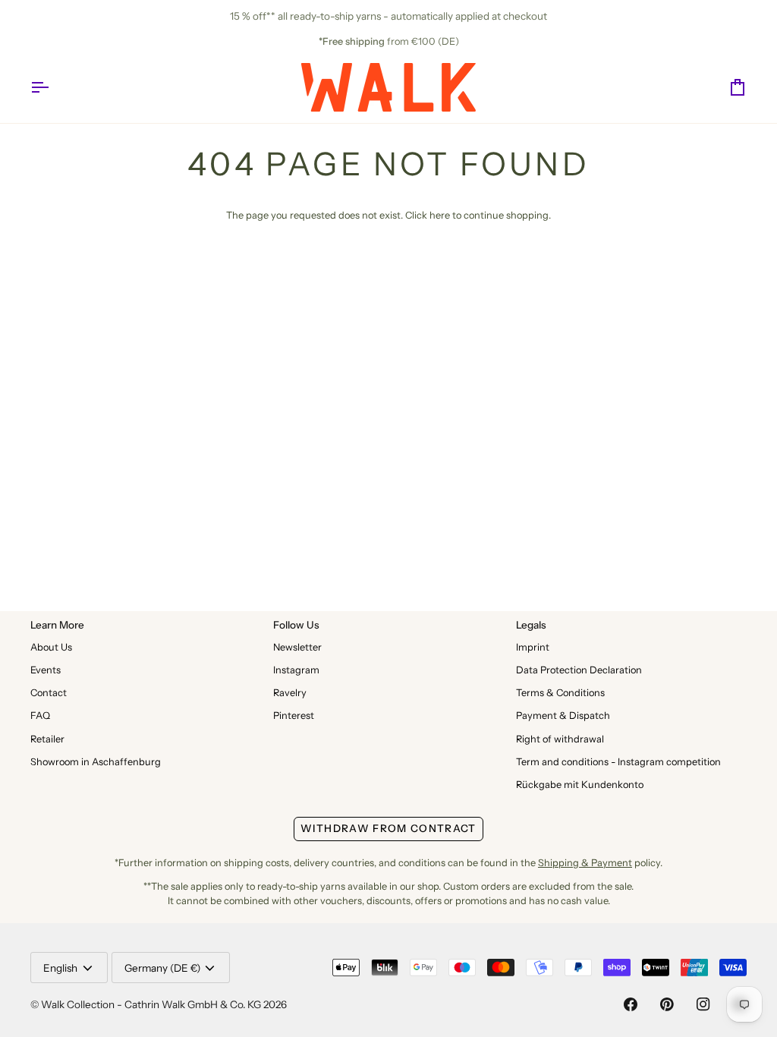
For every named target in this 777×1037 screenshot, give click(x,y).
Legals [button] (531, 625)
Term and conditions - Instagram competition (618, 762)
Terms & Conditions (560, 692)
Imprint (532, 647)
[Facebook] (630, 1004)
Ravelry (290, 692)
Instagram (296, 670)
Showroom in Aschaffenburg (95, 762)
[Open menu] (53, 87)
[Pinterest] (667, 1004)
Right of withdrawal (560, 739)
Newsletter (297, 647)
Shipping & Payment (585, 862)
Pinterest (293, 715)
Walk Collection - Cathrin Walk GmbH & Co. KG (151, 1004)
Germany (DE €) (162, 968)
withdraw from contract (388, 828)
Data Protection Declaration (579, 670)
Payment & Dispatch (563, 715)
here (439, 215)
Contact (48, 692)
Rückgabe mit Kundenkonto (579, 784)
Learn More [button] (57, 625)
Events (45, 670)
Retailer (47, 739)
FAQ (40, 715)
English (60, 968)
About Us (51, 647)
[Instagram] (703, 1004)
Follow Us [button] (296, 625)
